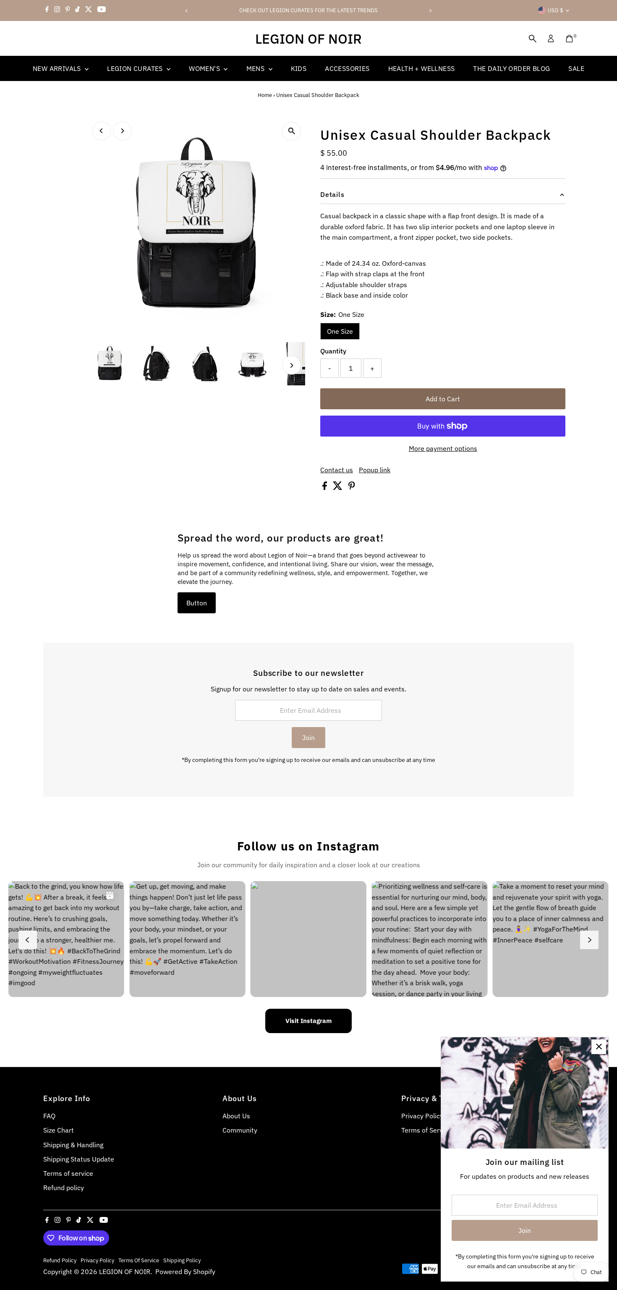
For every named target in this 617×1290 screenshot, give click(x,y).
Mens (256, 68)
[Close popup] (598, 1046)
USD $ (555, 10)
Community (239, 1130)
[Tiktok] (77, 10)
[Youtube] (101, 10)
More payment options (443, 448)
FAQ (49, 1116)
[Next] (430, 10)
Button (196, 603)
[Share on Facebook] (325, 487)
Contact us (336, 469)
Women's (205, 68)
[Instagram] (57, 10)
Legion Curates (136, 68)
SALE (576, 68)
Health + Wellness (421, 68)
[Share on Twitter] (338, 487)
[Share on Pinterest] (351, 487)
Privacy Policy (422, 1116)
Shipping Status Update (78, 1159)
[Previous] (187, 10)
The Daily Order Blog (511, 68)
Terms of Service (426, 1130)
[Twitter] (88, 10)
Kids (299, 68)
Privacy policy (97, 1260)
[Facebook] (47, 10)
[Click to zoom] (291, 131)
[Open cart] (569, 38)
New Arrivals (58, 68)
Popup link (374, 469)
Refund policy (63, 1187)
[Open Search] (532, 38)
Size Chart (58, 1130)
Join (308, 737)
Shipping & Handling (73, 1145)
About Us (236, 1116)
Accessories (347, 68)
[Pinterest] (67, 10)
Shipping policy (182, 1260)
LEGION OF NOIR (308, 38)
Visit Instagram (308, 1021)
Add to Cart (443, 399)
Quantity (333, 351)
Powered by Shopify (185, 1271)
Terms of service (68, 1173)
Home (265, 95)
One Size (340, 331)
